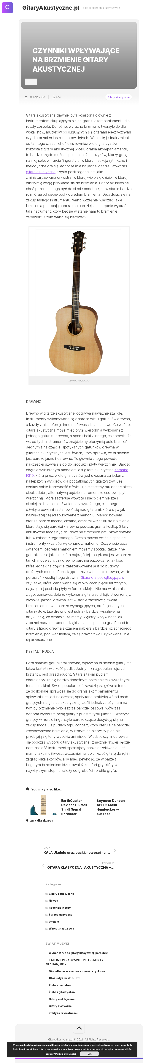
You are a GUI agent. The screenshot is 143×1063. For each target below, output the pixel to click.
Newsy (53, 900)
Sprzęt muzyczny (60, 914)
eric (58, 96)
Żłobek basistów (60, 985)
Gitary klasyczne (60, 1006)
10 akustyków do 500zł (64, 978)
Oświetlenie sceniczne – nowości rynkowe (77, 971)
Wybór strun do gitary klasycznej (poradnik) (78, 952)
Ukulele (54, 921)
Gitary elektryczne (61, 999)
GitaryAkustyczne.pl (50, 7)
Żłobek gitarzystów (62, 992)
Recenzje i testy (60, 907)
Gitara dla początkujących (102, 577)
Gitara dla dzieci (39, 820)
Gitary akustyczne (119, 97)
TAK (89, 1053)
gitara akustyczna (40, 172)
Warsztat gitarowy (61, 928)
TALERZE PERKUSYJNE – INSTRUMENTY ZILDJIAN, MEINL (74, 962)
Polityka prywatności (63, 1013)
